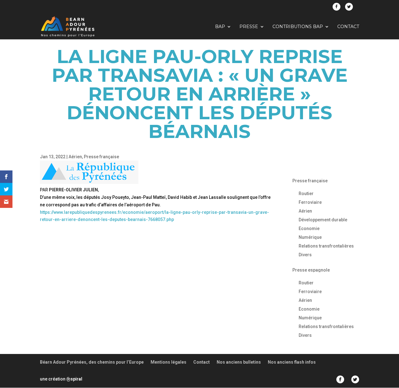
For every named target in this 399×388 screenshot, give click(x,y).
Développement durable (323, 219)
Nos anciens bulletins (239, 362)
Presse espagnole (311, 270)
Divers (305, 254)
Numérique (310, 237)
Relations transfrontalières (326, 245)
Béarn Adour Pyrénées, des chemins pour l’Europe (92, 362)
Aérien (75, 156)
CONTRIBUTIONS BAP (297, 26)
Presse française (101, 156)
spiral (74, 378)
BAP (220, 26)
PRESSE (248, 26)
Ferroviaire (310, 202)
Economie (309, 228)
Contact (348, 26)
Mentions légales (168, 362)
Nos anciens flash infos (292, 362)
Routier (306, 193)
